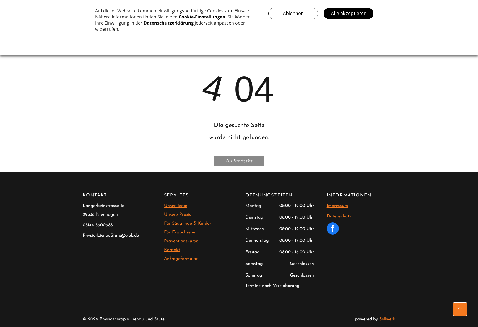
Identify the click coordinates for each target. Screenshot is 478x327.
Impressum (337, 206)
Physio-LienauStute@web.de (111, 235)
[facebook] (333, 229)
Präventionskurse (181, 241)
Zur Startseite (239, 161)
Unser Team (175, 206)
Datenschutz (339, 216)
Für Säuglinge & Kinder (187, 223)
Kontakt (172, 250)
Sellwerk (387, 319)
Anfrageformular (181, 259)
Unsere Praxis (177, 214)
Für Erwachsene (179, 232)
